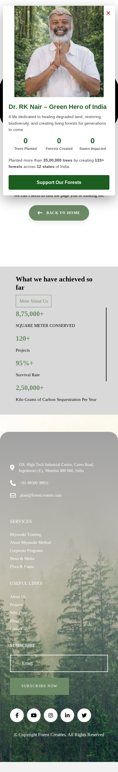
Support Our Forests (59, 182)
